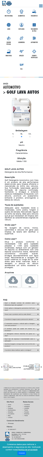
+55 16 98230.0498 (18, 438)
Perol (9, 406)
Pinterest (26, 413)
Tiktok (26, 415)
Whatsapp (11, 423)
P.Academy (11, 413)
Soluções (10, 412)
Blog (9, 415)
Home (9, 404)
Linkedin (26, 408)
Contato (10, 417)
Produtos (10, 408)
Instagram (27, 406)
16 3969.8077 (12, 429)
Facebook (27, 404)
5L (21, 134)
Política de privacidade (28, 450)
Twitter (26, 410)
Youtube (26, 412)
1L (13, 134)
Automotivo (11, 87)
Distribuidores (12, 410)
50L (29, 134)
